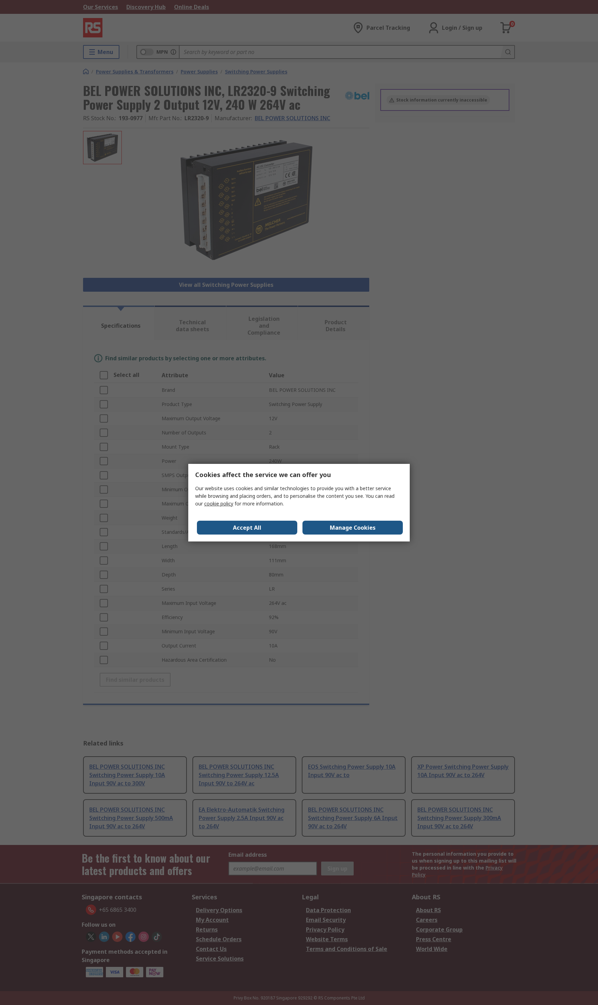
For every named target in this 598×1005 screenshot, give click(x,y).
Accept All (247, 527)
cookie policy (218, 503)
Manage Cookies (352, 527)
